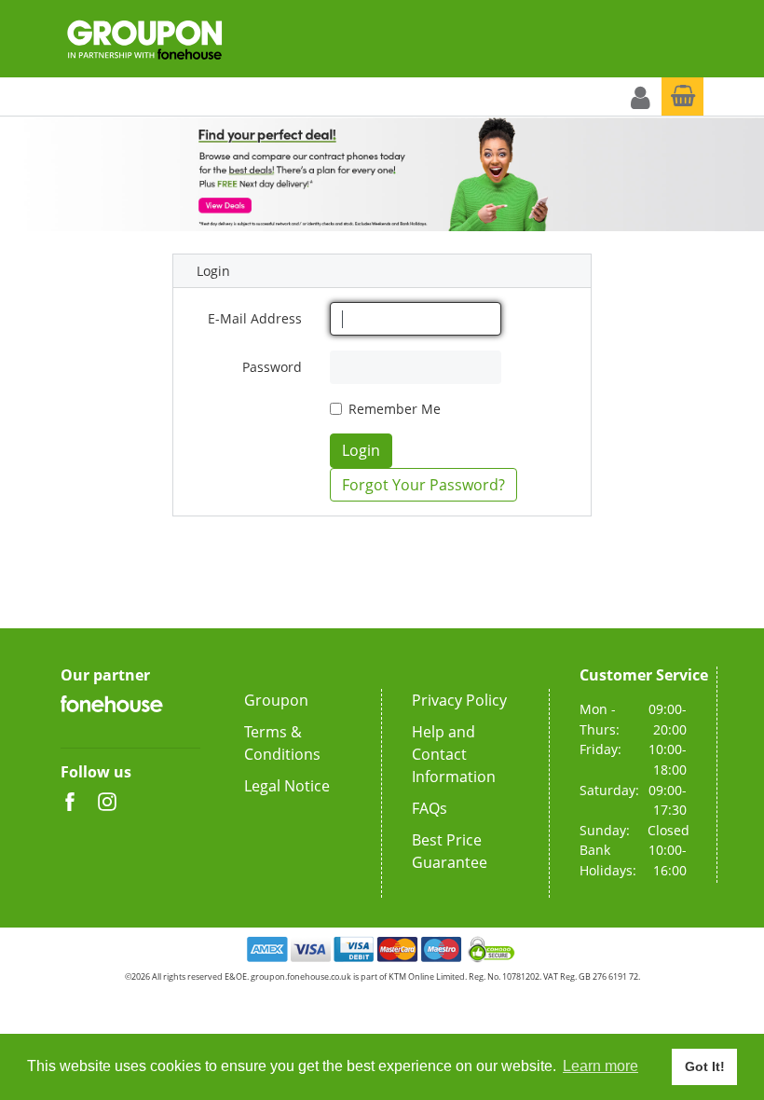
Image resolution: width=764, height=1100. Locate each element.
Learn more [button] (600, 1066)
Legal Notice (287, 786)
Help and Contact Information (454, 754)
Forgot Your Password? (423, 484)
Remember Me (394, 409)
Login (361, 450)
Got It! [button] (705, 1066)
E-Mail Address (255, 318)
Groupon (276, 700)
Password (272, 367)
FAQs (429, 808)
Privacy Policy (459, 700)
